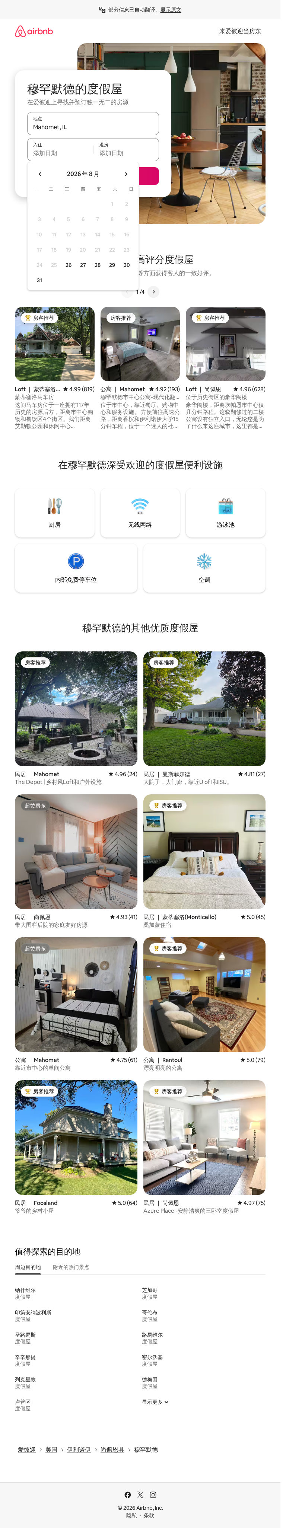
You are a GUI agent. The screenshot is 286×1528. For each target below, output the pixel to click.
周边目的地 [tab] (28, 1267)
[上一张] (127, 292)
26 (69, 265)
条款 (149, 1515)
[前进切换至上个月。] (40, 174)
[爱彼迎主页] (34, 31)
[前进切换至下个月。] (126, 174)
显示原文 (171, 9)
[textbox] (60, 153)
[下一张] (153, 292)
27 (83, 265)
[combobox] (93, 126)
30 (127, 265)
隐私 (131, 1515)
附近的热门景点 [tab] (71, 1267)
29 (112, 265)
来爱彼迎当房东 (240, 31)
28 (98, 265)
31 (39, 280)
